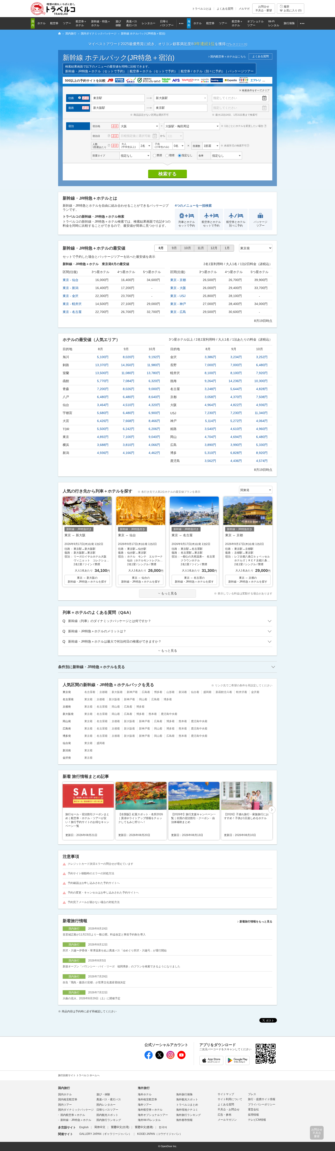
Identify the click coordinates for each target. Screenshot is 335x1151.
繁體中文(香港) (144, 1127)
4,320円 (154, 405)
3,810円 (128, 445)
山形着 (170, 692)
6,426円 (102, 421)
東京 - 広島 (178, 312)
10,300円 (261, 381)
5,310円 (210, 453)
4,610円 (236, 429)
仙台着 (195, 692)
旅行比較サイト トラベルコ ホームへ (79, 1075)
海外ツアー (145, 1104)
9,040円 (154, 437)
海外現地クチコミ (187, 1109)
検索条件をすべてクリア (256, 90)
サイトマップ (226, 1094)
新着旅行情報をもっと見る (256, 921)
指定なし (187, 155)
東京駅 (160, 107)
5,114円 (210, 421)
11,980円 (153, 365)
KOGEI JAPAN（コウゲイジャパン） (159, 1133)
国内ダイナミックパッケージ (76, 1109)
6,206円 (154, 429)
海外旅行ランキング (188, 1115)
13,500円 (101, 373)
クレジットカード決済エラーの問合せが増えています (100, 863)
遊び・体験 (103, 1094)
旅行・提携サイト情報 (261, 1099)
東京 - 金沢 (70, 296)
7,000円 (210, 365)
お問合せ (263, 8)
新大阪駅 (162, 98)
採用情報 (253, 1114)
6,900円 (154, 413)
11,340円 (261, 413)
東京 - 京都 (178, 280)
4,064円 (262, 421)
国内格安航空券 (67, 1099)
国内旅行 (64, 1088)
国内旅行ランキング (108, 1120)
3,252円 (262, 357)
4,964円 (210, 405)
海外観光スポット (187, 1099)
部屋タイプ (99, 155)
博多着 (158, 692)
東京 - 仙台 (70, 280)
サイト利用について (230, 1099)
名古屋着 (89, 692)
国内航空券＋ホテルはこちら (228, 56)
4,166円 (128, 453)
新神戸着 (132, 692)
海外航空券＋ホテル (150, 1109)
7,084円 (128, 381)
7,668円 (128, 421)
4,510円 (128, 405)
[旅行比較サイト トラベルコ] (59, 33)
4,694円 (236, 437)
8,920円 (262, 453)
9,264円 (210, 381)
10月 (187, 248)
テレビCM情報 (257, 1119)
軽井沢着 (241, 692)
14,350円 (127, 365)
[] (237, 44)
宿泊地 (96, 126)
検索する (167, 173)
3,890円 (210, 445)
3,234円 (236, 357)
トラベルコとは (201, 8)
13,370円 (101, 365)
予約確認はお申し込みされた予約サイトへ (94, 883)
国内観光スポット (107, 1115)
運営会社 (253, 1109)
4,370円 (236, 397)
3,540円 (210, 429)
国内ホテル (65, 1094)
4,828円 (262, 389)
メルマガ (244, 8)
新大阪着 (117, 692)
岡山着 (143, 699)
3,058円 (210, 397)
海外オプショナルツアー (153, 1115)
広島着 (146, 692)
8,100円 (210, 373)
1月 (227, 248)
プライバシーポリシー (261, 1104)
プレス (252, 1094)
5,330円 (262, 445)
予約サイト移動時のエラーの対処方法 (91, 873)
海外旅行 (144, 1088)
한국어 (163, 1127)
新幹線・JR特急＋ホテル (75, 1120)
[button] (272, 810)
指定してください (225, 98)
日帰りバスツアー (107, 1109)
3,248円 (210, 389)
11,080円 (127, 373)
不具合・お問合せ (229, 1109)
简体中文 (99, 1127)
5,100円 (102, 357)
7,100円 (128, 437)
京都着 (103, 692)
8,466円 (154, 421)
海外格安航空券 (147, 1099)
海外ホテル (145, 1094)
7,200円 (102, 389)
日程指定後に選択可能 (135, 136)
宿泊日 (96, 136)
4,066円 (154, 445)
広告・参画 (224, 1114)
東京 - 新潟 (70, 288)
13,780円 (153, 373)
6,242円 (128, 429)
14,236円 (235, 381)
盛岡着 (207, 692)
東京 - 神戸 (178, 304)
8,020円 (128, 357)
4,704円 (210, 437)
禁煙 (159, 155)
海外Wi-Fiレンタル (149, 1120)
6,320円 (154, 381)
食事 (201, 155)
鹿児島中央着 (169, 714)
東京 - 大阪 (178, 288)
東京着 (88, 699)
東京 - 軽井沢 (72, 304)
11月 (201, 248)
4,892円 (102, 437)
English (84, 1127)
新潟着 (183, 692)
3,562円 (210, 461)
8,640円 (154, 397)
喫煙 (172, 155)
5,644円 (236, 389)
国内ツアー (65, 1104)
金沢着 (255, 692)
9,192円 (154, 357)
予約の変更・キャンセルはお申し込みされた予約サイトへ (103, 892)
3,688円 (102, 445)
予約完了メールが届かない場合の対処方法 (94, 902)
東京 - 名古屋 (72, 312)
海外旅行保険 (184, 1094)
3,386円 (210, 357)
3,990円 (236, 445)
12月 (214, 248)
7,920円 (262, 373)
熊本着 (153, 714)
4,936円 (102, 453)
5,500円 (102, 429)
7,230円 (210, 413)
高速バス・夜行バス (108, 1099)
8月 (161, 248)
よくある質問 (225, 8)
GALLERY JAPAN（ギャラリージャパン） (105, 1133)
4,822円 (236, 405)
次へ (272, 810)
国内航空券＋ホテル (72, 1115)
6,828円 (236, 453)
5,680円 (102, 413)
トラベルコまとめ (187, 1104)
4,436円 (236, 461)
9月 (174, 248)
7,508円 (262, 397)
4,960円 (262, 429)
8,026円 (128, 389)
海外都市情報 (184, 1120)
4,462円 (154, 453)
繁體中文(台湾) (120, 1127)
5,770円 (102, 381)
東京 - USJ (178, 296)
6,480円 (102, 397)
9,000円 (154, 389)
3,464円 (102, 405)
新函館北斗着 (224, 692)
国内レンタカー (106, 1104)
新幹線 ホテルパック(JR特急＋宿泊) (119, 57)
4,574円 (262, 461)
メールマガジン (227, 1119)
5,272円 (236, 421)
